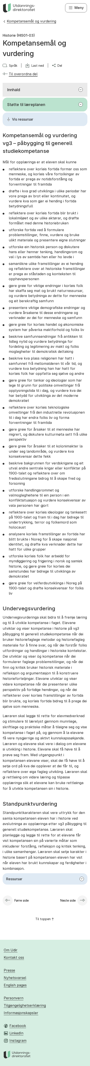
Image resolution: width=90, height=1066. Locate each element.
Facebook (17, 1025)
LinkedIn (16, 1033)
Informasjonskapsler (21, 1013)
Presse (9, 970)
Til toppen (43, 919)
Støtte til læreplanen (26, 104)
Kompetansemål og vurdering (31, 21)
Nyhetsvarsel (15, 978)
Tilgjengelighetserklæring (25, 1005)
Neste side (68, 900)
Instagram (17, 1040)
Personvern (13, 998)
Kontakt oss (14, 957)
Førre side (21, 900)
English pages (15, 985)
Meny (79, 7)
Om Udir (10, 950)
